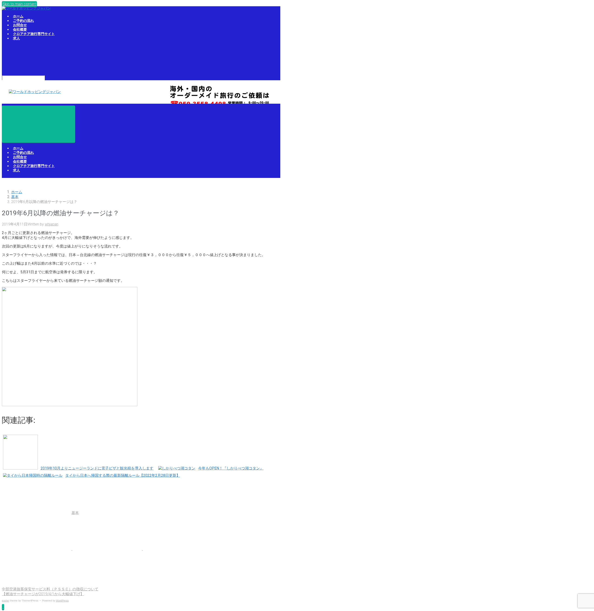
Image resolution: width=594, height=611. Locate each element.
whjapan (51, 224)
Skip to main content (19, 4)
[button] (3, 607)
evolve (5, 600)
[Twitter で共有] (37, 549)
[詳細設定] (36, 584)
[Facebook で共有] (107, 549)
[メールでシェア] (178, 549)
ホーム (16, 192)
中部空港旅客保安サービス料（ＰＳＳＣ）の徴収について (50, 589)
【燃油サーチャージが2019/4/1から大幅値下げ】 (43, 594)
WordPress (62, 600)
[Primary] (38, 124)
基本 (15, 197)
